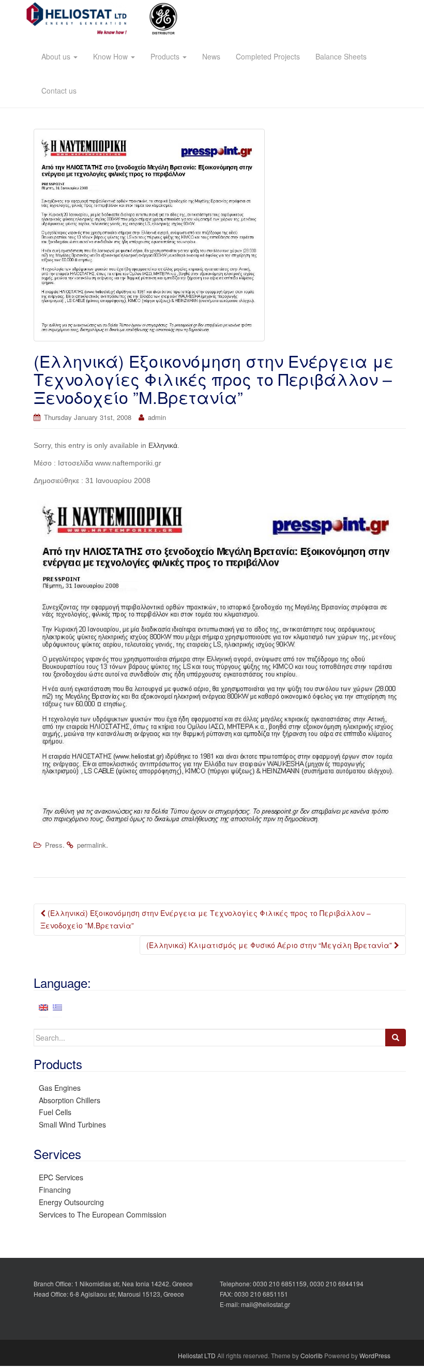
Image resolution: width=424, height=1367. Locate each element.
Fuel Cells (55, 1112)
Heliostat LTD (197, 1355)
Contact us (59, 90)
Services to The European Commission (102, 1214)
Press (54, 845)
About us (56, 56)
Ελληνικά (162, 445)
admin (157, 417)
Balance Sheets (341, 56)
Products (165, 56)
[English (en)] (43, 1006)
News (211, 56)
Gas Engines (60, 1088)
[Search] (395, 1037)
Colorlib (311, 1355)
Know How (111, 56)
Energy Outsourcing (71, 1202)
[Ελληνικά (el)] (57, 1006)
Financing (55, 1189)
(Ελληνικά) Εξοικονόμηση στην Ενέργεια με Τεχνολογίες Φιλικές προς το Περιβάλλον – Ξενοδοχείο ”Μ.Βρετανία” (205, 919)
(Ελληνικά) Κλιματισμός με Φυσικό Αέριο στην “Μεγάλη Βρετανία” (270, 945)
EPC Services (61, 1177)
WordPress (374, 1355)
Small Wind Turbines (72, 1124)
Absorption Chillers (69, 1100)
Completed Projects (268, 56)
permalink (91, 845)
